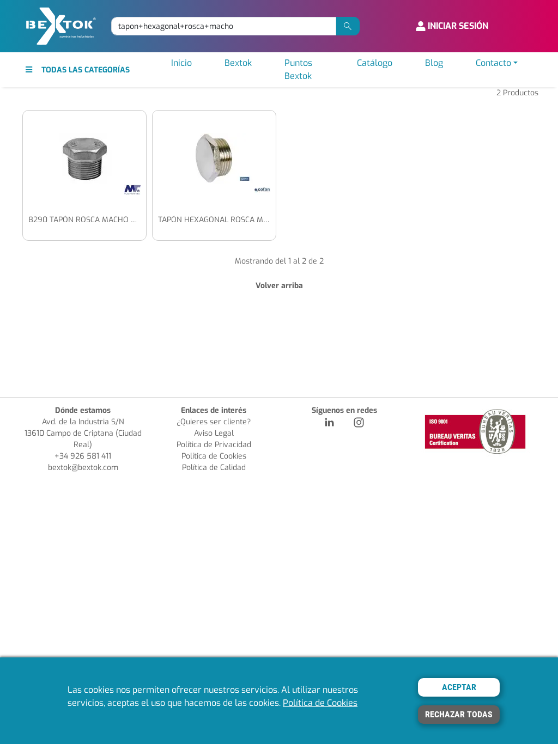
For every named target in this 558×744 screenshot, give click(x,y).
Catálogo (374, 63)
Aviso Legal (214, 433)
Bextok (238, 63)
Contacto (493, 63)
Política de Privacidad (214, 445)
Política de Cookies (213, 456)
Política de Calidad (214, 467)
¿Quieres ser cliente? (214, 422)
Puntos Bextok (298, 69)
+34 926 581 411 (82, 456)
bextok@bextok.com (83, 467)
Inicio (181, 63)
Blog (434, 63)
